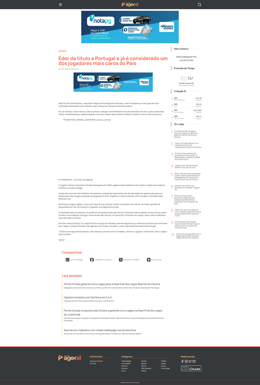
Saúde (163, 363)
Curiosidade (125, 363)
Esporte (62, 51)
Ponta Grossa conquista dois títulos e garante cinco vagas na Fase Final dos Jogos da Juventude (113, 312)
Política (163, 361)
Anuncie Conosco (96, 361)
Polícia (143, 371)
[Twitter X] (190, 361)
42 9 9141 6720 (186, 60)
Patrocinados (146, 368)
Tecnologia (165, 368)
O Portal (93, 363)
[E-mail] (194, 361)
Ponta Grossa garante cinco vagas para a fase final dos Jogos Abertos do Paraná (112, 284)
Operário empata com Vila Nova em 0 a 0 (88, 297)
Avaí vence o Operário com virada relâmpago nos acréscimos (100, 330)
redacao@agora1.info (186, 56)
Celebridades (126, 361)
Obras (143, 366)
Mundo (143, 361)
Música (144, 363)
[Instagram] (186, 361)
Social (163, 366)
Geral (123, 371)
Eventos (124, 368)
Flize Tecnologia (134, 382)
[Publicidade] (130, 27)
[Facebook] (182, 361)
